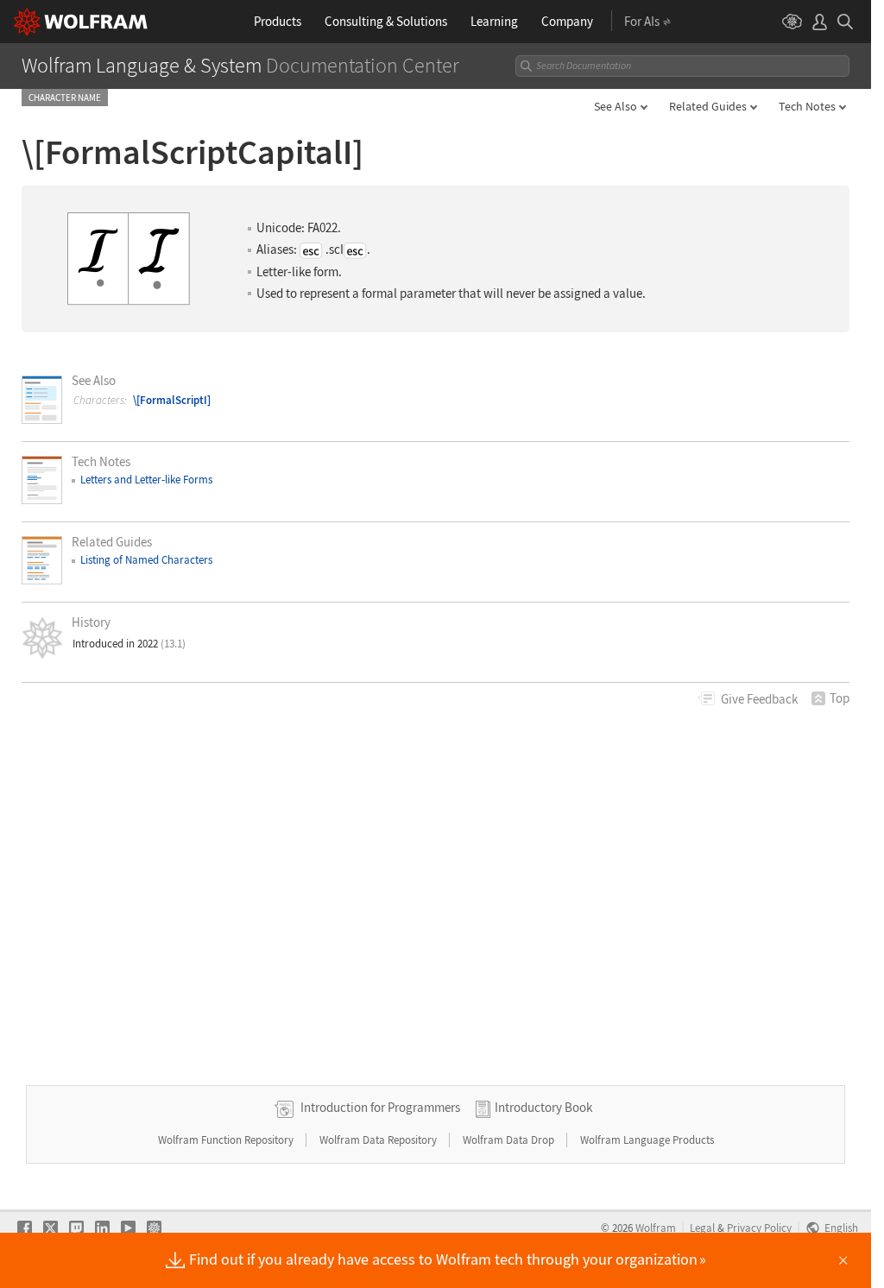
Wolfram (655, 1227)
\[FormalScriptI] (172, 400)
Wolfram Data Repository (379, 1140)
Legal (702, 1227)
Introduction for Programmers (380, 1107)
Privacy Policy (759, 1227)
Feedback (759, 699)
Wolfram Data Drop (510, 1140)
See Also (615, 106)
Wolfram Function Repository (227, 1140)
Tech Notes (807, 106)
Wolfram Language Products (647, 1140)
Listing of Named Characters (146, 559)
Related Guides (708, 106)
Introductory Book (543, 1107)
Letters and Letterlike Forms (146, 479)
